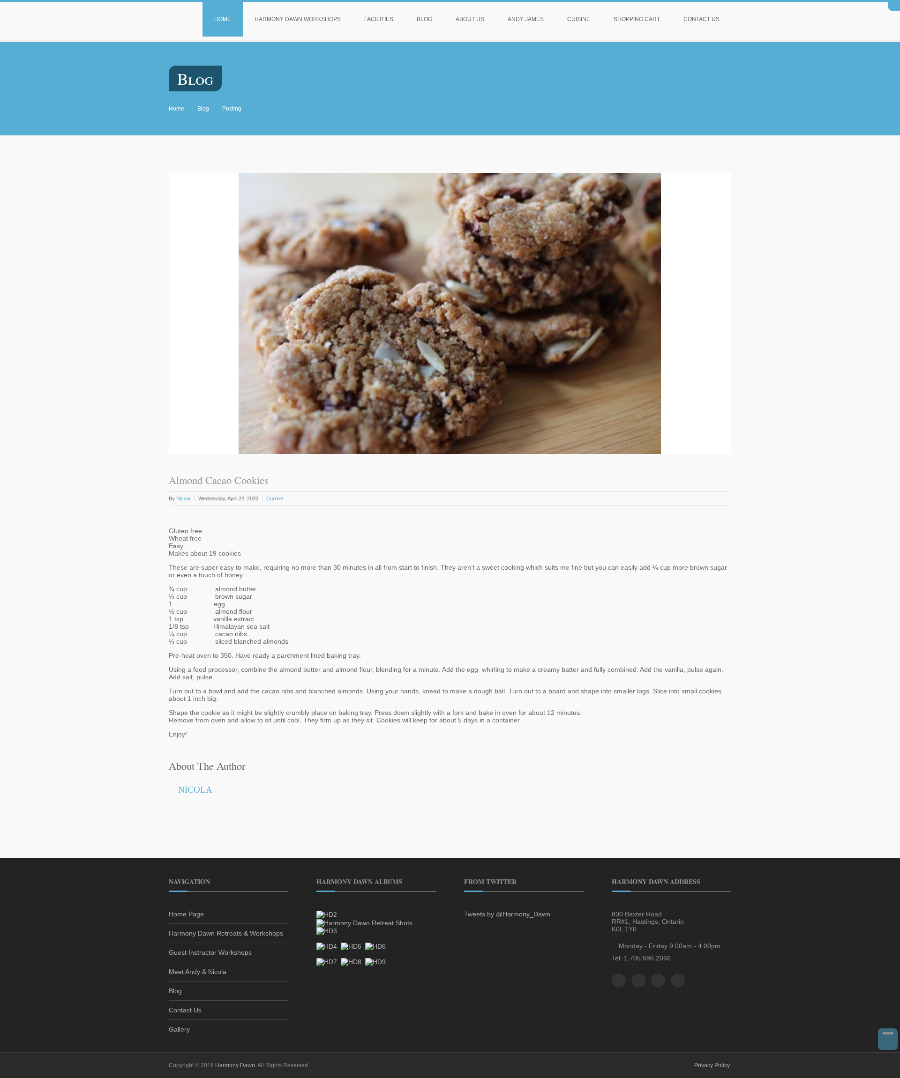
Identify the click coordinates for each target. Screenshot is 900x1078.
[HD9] (375, 961)
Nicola (183, 498)
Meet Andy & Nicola (197, 971)
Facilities (378, 19)
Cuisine (578, 19)
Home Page (186, 914)
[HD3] (326, 930)
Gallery (179, 1029)
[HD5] (351, 946)
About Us (470, 19)
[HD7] (326, 961)
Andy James (526, 19)
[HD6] (375, 946)
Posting (231, 108)
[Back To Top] (888, 1039)
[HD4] (326, 946)
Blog (424, 19)
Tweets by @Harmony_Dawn (507, 914)
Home (222, 19)
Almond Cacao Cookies (219, 480)
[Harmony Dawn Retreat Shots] (364, 922)
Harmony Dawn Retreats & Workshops (226, 933)
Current (275, 498)
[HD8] (351, 961)
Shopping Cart (637, 19)
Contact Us (701, 19)
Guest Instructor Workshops (210, 952)
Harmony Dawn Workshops (298, 19)
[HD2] (326, 914)
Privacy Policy (712, 1065)
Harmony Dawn (235, 1065)
